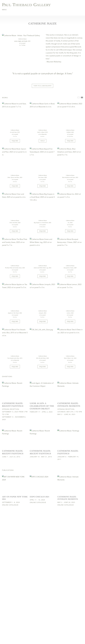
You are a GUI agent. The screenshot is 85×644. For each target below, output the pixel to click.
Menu (4, 10)
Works (79, 97)
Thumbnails (82, 97)
